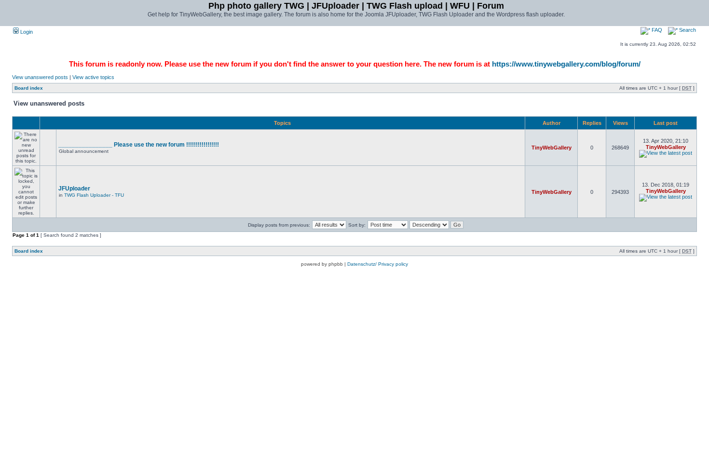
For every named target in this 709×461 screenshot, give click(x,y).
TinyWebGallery (552, 147)
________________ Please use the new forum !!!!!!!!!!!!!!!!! (138, 144)
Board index (28, 88)
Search (687, 30)
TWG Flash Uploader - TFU (94, 195)
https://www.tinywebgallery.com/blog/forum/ (566, 64)
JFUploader (74, 188)
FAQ (656, 30)
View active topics (93, 77)
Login (26, 32)
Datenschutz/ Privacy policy (377, 264)
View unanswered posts (40, 77)
